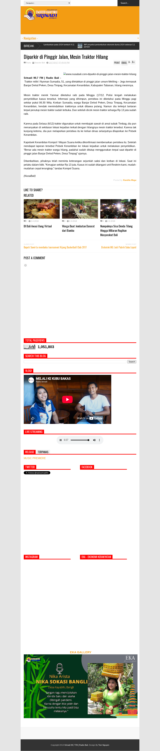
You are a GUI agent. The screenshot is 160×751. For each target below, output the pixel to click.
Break (29, 46)
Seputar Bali (40, 63)
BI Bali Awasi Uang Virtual (38, 226)
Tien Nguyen (103, 745)
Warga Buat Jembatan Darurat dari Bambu (78, 228)
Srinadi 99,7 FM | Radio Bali (76, 745)
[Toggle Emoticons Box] (25, 265)
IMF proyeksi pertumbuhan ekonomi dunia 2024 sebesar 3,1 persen (73, 46)
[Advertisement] (80, 27)
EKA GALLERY (80, 652)
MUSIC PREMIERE (35, 458)
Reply (28, 63)
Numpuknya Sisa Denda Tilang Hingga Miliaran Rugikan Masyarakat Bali (116, 230)
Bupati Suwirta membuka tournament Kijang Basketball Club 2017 (55, 247)
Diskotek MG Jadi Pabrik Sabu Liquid (118, 247)
